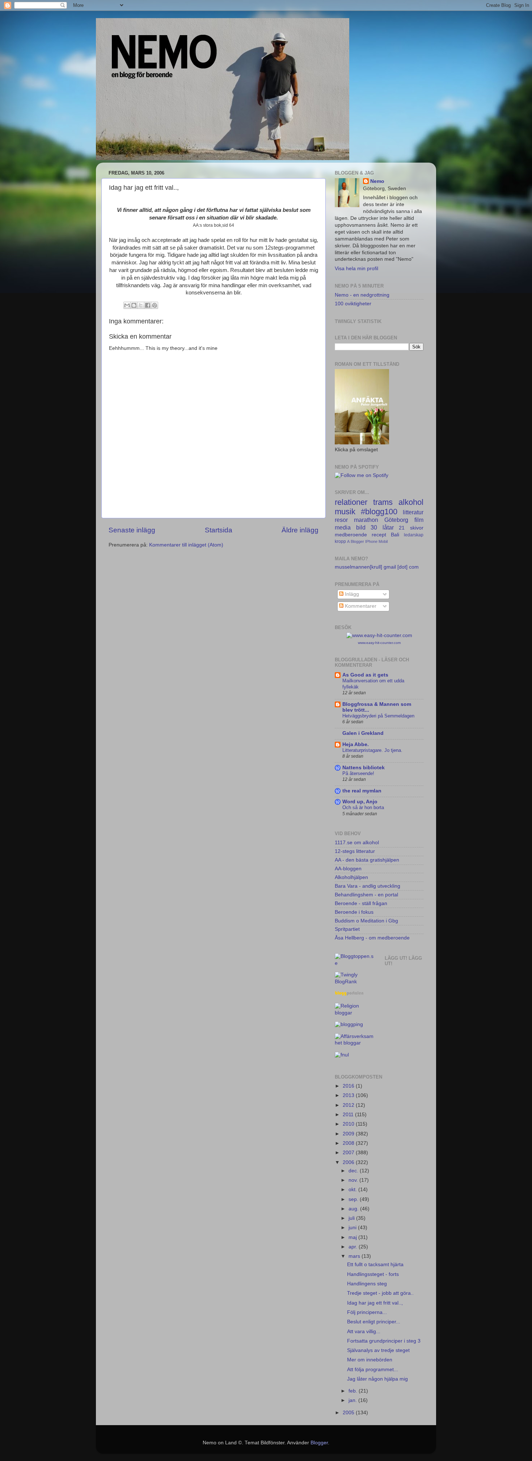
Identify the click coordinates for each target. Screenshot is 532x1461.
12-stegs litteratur (355, 851)
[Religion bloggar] (354, 1013)
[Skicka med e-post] (127, 305)
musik (345, 511)
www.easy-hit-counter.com (379, 643)
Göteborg (396, 519)
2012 (349, 1105)
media (343, 527)
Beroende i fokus (354, 912)
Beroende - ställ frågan (361, 903)
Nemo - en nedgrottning (362, 295)
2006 (349, 1162)
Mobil (383, 541)
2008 (349, 1143)
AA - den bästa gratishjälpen (367, 860)
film (418, 519)
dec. (354, 1170)
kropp (340, 541)
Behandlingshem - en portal (366, 894)
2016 (349, 1086)
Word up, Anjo (359, 801)
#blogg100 (379, 511)
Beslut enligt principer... (373, 1321)
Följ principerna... (367, 1312)
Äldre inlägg (300, 530)
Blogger (357, 541)
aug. (354, 1208)
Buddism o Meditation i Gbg (366, 921)
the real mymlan (361, 791)
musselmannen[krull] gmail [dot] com (377, 567)
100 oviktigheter (353, 303)
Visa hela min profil (356, 268)
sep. (354, 1199)
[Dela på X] (140, 305)
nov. (354, 1180)
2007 (349, 1152)
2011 (349, 1114)
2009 (349, 1133)
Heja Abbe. (355, 744)
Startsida (218, 530)
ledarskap (413, 534)
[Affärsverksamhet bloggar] (354, 1043)
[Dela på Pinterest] (154, 305)
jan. (353, 1400)
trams (383, 502)
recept (379, 534)
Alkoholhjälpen (351, 877)
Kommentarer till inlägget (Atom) (186, 545)
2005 (349, 1412)
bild (361, 527)
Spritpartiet (347, 929)
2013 (349, 1095)
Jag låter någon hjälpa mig (377, 1379)
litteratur (413, 512)
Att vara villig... (363, 1331)
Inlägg (351, 594)
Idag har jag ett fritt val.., (375, 1303)
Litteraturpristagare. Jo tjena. (372, 750)
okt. (353, 1189)
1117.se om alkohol (357, 842)
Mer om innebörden (369, 1359)
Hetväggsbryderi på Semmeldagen (378, 716)
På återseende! (358, 773)
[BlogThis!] (134, 305)
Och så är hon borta (363, 807)
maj (353, 1237)
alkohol (410, 502)
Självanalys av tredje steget (378, 1350)
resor (341, 519)
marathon (366, 519)
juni (353, 1227)
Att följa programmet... (372, 1369)
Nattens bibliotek (363, 767)
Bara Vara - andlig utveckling (367, 886)
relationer (351, 502)
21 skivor (411, 528)
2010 (349, 1124)
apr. (354, 1246)
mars (355, 1256)
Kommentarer (359, 606)
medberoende (351, 534)
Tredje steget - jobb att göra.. (380, 1293)
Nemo (377, 181)
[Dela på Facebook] (147, 305)
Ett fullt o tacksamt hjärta (375, 1264)
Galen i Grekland (363, 733)
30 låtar (382, 527)
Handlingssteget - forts (373, 1274)
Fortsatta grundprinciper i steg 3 (384, 1341)
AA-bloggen (348, 868)
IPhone (371, 541)
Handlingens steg (367, 1283)
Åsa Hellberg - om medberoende (372, 938)
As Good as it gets (365, 675)
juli (352, 1218)
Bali (395, 534)
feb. (354, 1391)
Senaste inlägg (132, 530)
